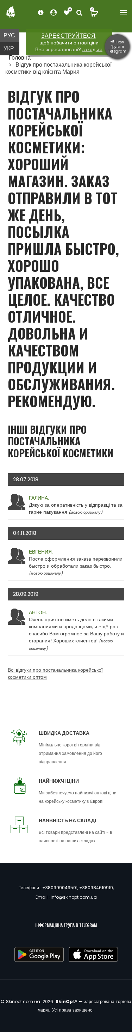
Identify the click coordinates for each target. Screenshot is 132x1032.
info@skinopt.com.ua (74, 897)
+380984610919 (96, 888)
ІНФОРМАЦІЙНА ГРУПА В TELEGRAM (66, 925)
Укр (9, 48)
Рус (9, 35)
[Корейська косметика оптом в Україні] (10, 11)
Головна (20, 58)
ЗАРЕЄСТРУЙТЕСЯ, (68, 36)
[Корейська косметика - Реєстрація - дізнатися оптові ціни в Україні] (66, 13)
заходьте (92, 49)
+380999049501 (59, 888)
